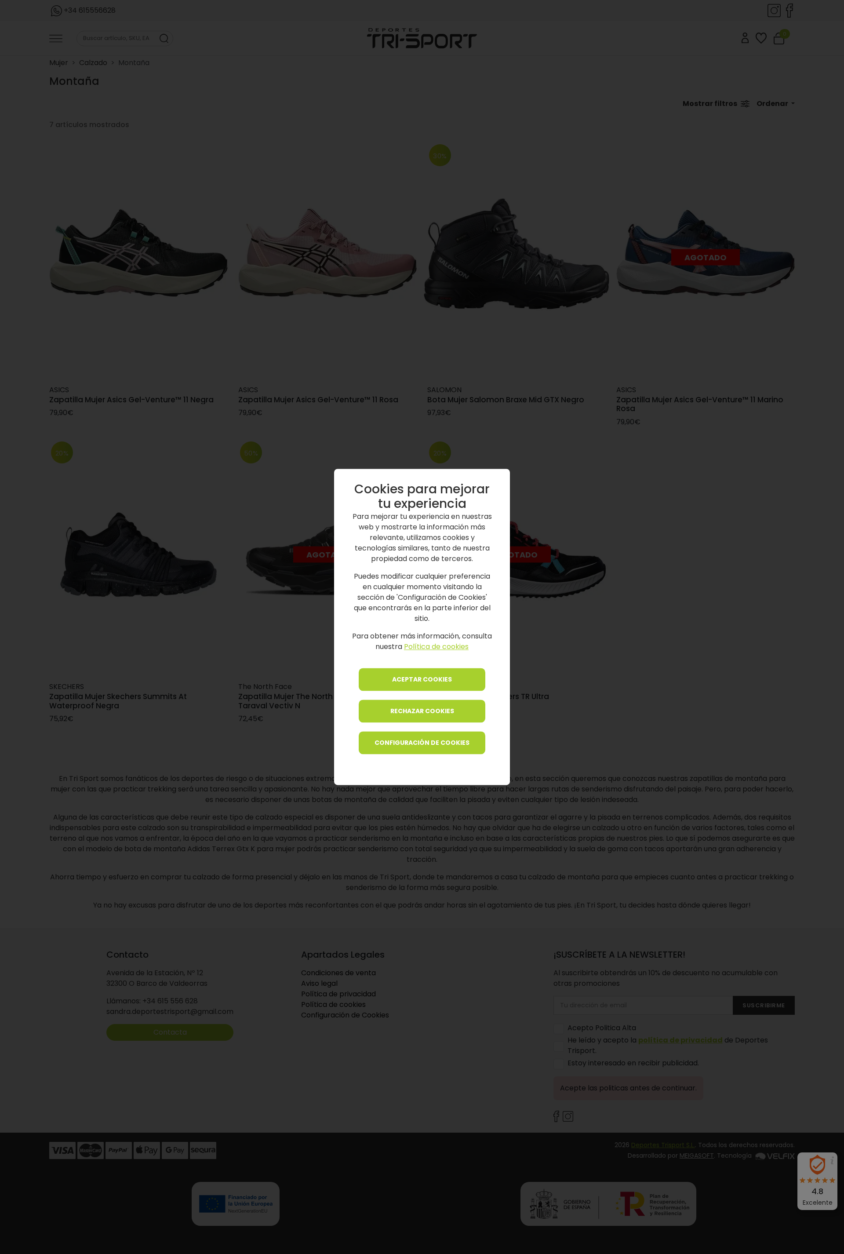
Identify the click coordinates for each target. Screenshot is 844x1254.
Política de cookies (436, 647)
